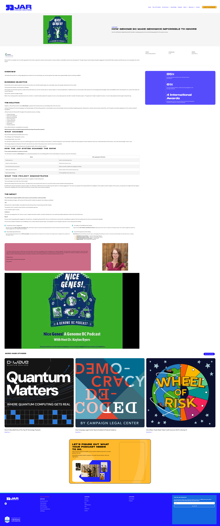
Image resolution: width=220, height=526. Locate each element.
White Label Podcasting (45, 509)
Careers (86, 510)
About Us (86, 498)
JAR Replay (42, 510)
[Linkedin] (6, 504)
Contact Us (87, 508)
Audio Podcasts (43, 505)
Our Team (87, 500)
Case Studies (173, 7)
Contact (198, 7)
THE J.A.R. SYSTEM (44, 496)
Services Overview (44, 501)
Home (149, 7)
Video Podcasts (43, 503)
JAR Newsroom (88, 504)
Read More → (7, 432)
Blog (85, 502)
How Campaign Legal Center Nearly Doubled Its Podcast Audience (95, 430)
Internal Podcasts (43, 507)
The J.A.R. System (156, 7)
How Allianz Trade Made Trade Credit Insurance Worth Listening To (166, 430)
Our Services (165, 7)
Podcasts (180, 7)
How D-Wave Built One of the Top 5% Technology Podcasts (22, 430)
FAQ (85, 506)
